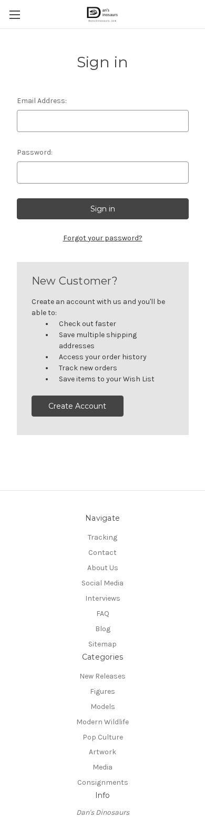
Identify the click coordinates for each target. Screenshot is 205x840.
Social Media (102, 583)
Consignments (102, 782)
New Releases (102, 676)
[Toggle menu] (14, 14)
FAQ (102, 613)
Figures (102, 691)
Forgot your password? (102, 238)
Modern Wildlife (102, 721)
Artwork (102, 751)
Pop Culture (103, 737)
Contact (102, 552)
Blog (102, 628)
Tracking (102, 537)
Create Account (77, 406)
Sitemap (102, 644)
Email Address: (42, 100)
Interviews (102, 598)
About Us (102, 567)
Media (102, 767)
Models (102, 706)
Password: (35, 152)
